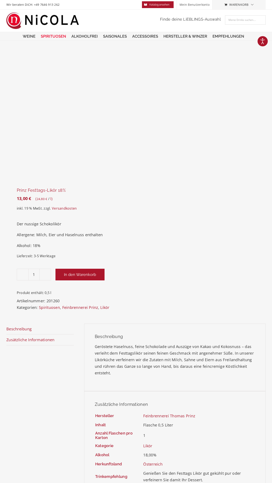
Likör (104, 307)
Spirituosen (49, 307)
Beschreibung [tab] (19, 328)
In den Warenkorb (80, 274)
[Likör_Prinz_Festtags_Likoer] (68, 115)
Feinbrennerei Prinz (80, 307)
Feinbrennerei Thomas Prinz (169, 415)
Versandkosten (64, 208)
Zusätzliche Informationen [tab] (30, 339)
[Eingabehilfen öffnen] (263, 41)
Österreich (153, 464)
